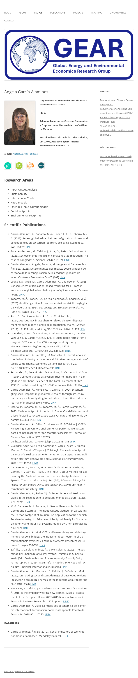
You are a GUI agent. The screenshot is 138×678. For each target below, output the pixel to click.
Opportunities (118, 12)
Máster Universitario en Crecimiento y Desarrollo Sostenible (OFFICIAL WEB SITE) (116, 161)
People (38, 12)
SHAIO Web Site (108, 126)
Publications (57, 12)
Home (7, 12)
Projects (78, 12)
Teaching (96, 12)
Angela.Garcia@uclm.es (25, 153)
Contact (9, 20)
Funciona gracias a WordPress (19, 671)
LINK (28, 247)
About (22, 12)
